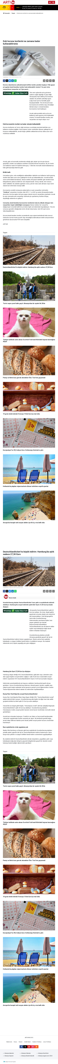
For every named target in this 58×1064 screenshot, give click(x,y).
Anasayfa (7, 13)
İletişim (20, 1042)
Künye (15, 1042)
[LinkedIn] (12, 80)
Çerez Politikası (47, 1042)
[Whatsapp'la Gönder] (15, 80)
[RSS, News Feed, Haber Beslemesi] (36, 1046)
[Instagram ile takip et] (33, 1046)
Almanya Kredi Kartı (43, 1053)
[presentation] (8, 7)
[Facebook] (4, 80)
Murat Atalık (12, 598)
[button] (47, 80)
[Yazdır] (44, 80)
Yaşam (13, 13)
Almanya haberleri (9, 1053)
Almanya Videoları (26, 1053)
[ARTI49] (9, 2)
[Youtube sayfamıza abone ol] (29, 1046)
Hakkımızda (9, 1042)
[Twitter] (7, 80)
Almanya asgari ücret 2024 (45, 1056)
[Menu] (49, 2)
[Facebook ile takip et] (21, 1046)
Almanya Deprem (8, 1056)
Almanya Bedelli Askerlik (27, 1056)
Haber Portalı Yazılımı (11, 1061)
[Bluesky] (10, 80)
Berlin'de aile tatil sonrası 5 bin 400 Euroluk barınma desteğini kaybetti (31, 7)
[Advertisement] (29, 27)
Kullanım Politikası (37, 1042)
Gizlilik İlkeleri (27, 1042)
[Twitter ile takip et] (25, 1046)
